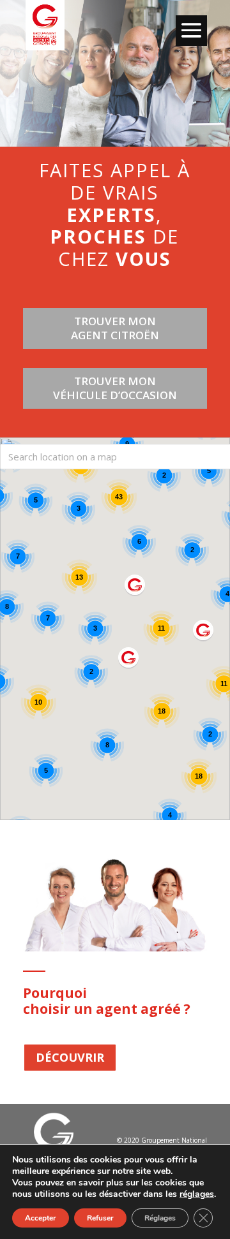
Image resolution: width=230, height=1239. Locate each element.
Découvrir (70, 1057)
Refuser (100, 1218)
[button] (204, 632)
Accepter (40, 1218)
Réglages (160, 1218)
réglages (197, 1194)
